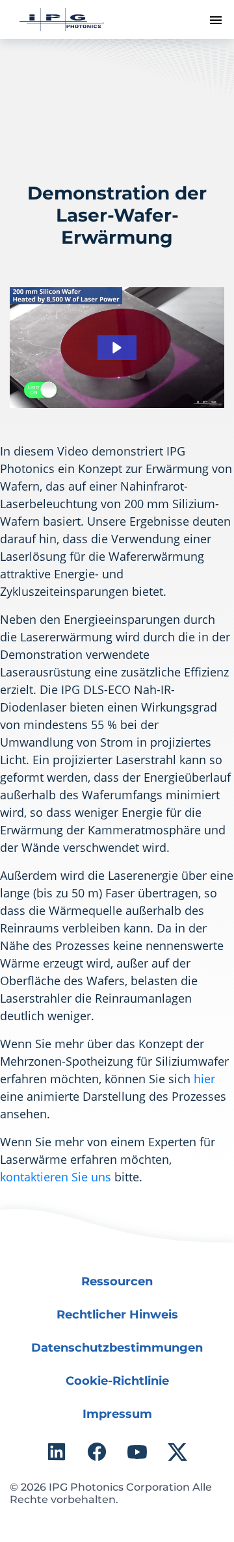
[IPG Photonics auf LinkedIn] (56, 1451)
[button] (117, 347)
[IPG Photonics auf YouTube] (137, 1451)
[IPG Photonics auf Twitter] (177, 1451)
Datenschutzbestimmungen (117, 1348)
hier (204, 1078)
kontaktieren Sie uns (55, 1177)
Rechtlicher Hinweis (117, 1314)
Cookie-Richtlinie (117, 1381)
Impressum (117, 1414)
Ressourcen (117, 1281)
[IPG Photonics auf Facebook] (97, 1451)
